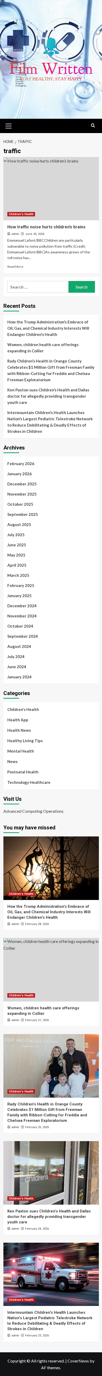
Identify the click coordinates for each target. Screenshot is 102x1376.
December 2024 (22, 605)
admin (15, 233)
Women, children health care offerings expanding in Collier (42, 347)
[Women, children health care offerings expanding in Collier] (51, 969)
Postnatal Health (22, 772)
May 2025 (16, 555)
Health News (19, 730)
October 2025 (20, 504)
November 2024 (22, 616)
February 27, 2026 (37, 1020)
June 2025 (16, 544)
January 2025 (19, 595)
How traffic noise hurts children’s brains (46, 226)
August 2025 (19, 524)
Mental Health (20, 751)
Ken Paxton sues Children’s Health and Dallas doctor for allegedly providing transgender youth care (48, 396)
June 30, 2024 (34, 234)
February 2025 (20, 585)
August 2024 (19, 646)
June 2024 (16, 666)
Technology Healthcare (28, 782)
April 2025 (16, 565)
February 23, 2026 (37, 1335)
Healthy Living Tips (25, 740)
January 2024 (19, 676)
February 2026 (20, 463)
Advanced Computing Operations (33, 811)
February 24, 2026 (37, 1228)
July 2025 (16, 534)
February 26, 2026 (37, 1127)
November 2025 (22, 494)
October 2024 (20, 626)
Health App (17, 719)
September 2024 (22, 636)
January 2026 (19, 473)
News (12, 761)
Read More (15, 266)
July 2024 (16, 656)
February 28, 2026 (37, 924)
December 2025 (22, 483)
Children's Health (21, 214)
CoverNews (78, 1360)
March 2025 (18, 575)
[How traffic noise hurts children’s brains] (51, 188)
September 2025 (22, 514)
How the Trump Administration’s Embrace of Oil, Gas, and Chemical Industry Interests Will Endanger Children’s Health (48, 328)
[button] (8, 125)
